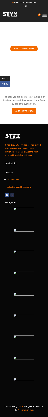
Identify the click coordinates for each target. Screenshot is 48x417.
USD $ (6, 79)
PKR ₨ (6, 84)
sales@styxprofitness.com (25, 2)
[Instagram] (12, 195)
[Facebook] (7, 195)
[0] (37, 16)
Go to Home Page (24, 111)
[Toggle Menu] (44, 15)
